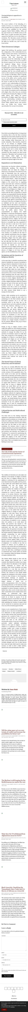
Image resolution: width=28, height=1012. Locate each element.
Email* (3, 957)
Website (3, 962)
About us (14, 996)
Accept (4, 1009)
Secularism (19, 671)
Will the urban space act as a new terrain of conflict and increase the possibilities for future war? (13, 732)
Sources (5, 651)
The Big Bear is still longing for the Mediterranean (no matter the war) (13, 781)
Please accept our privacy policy (10, 122)
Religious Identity (11, 671)
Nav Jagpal (12, 10)
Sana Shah (12, 19)
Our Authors (14, 998)
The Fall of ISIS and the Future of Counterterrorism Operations (13, 452)
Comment (3, 935)
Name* (3, 952)
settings (13, 1007)
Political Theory (18, 669)
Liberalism (11, 669)
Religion (4, 671)
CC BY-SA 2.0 (16, 10)
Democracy (4, 669)
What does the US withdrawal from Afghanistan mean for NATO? (13, 835)
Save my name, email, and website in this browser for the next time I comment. (14, 971)
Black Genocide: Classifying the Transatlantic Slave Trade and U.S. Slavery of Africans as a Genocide (13, 889)
